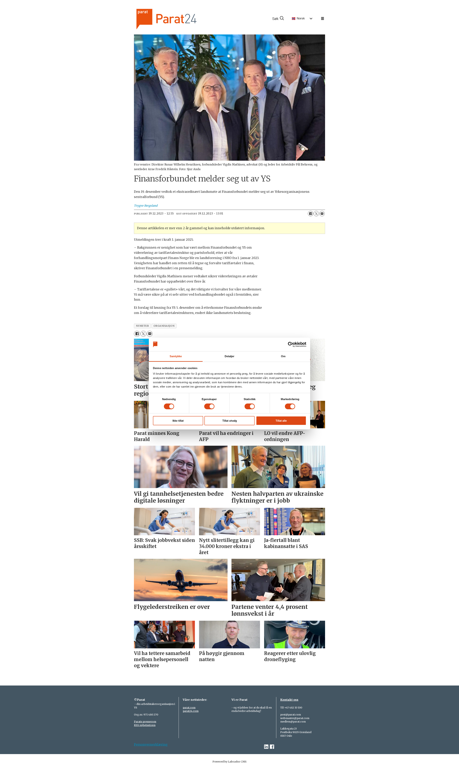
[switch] (209, 406)
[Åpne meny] (322, 18)
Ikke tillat (178, 420)
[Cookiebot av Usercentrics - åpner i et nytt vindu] (290, 344)
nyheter (142, 325)
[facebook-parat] (272, 746)
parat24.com (190, 711)
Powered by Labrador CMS (229, 761)
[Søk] (278, 18)
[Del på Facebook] (310, 213)
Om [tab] (283, 356)
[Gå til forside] (178, 18)
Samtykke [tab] (176, 356)
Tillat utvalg (229, 420)
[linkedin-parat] (266, 746)
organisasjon (164, 325)
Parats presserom (145, 721)
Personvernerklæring (151, 745)
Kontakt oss (289, 699)
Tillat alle (281, 420)
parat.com (189, 707)
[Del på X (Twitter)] (316, 213)
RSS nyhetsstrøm (144, 725)
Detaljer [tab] (230, 356)
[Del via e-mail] (322, 213)
